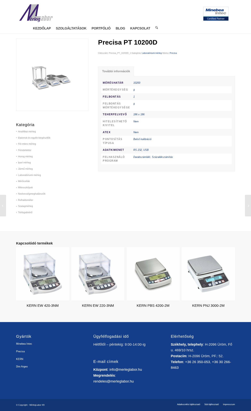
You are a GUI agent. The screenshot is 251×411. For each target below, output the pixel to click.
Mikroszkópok (25, 187)
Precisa (173, 53)
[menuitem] (41, 28)
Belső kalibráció (142, 139)
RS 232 (137, 149)
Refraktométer (25, 200)
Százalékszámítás (162, 157)
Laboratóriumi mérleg (152, 53)
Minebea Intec (24, 343)
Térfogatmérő (25, 212)
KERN (19, 359)
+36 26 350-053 (197, 362)
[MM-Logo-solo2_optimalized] (35, 14)
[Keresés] (156, 27)
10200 (136, 82)
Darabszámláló (141, 157)
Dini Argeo (22, 366)
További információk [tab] (116, 71)
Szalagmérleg (25, 206)
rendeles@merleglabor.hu (113, 381)
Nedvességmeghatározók (31, 193)
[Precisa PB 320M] (248, 205)
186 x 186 (139, 114)
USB (146, 149)
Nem (136, 121)
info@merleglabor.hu (125, 370)
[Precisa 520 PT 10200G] (3, 205)
